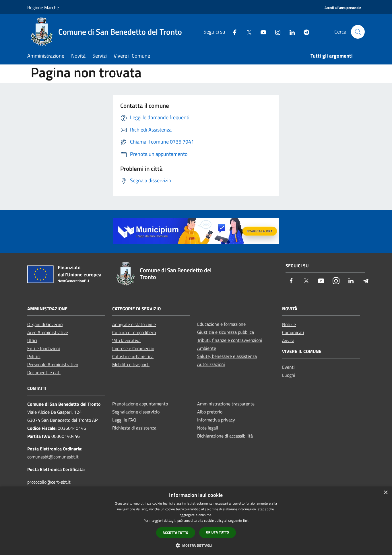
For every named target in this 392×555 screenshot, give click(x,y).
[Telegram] (304, 32)
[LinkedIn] (290, 32)
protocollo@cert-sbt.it (49, 481)
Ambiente (206, 348)
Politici (33, 356)
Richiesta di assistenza (134, 427)
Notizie (289, 324)
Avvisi (288, 340)
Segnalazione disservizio (136, 411)
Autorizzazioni (211, 364)
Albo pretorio (209, 411)
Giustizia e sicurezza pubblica (225, 332)
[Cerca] (358, 32)
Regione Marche (43, 7)
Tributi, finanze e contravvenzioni (229, 340)
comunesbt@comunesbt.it (53, 456)
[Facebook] (232, 32)
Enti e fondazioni (43, 348)
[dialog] (196, 521)
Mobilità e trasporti (131, 364)
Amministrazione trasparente (226, 403)
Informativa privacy (216, 419)
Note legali (207, 427)
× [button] (385, 493)
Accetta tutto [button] (175, 532)
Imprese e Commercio (133, 348)
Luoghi (288, 375)
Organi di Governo (45, 324)
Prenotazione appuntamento (140, 403)
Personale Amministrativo (52, 364)
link (246, 520)
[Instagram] (275, 32)
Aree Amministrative (47, 332)
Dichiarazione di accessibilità (225, 435)
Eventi (288, 367)
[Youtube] (261, 32)
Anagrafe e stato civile (134, 324)
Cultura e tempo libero (134, 332)
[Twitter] (247, 32)
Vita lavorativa (126, 340)
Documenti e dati (44, 372)
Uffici (32, 340)
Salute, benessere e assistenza (227, 356)
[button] (196, 545)
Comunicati (293, 332)
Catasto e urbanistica (133, 356)
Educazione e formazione (221, 324)
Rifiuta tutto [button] (217, 532)
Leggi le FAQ (124, 419)
